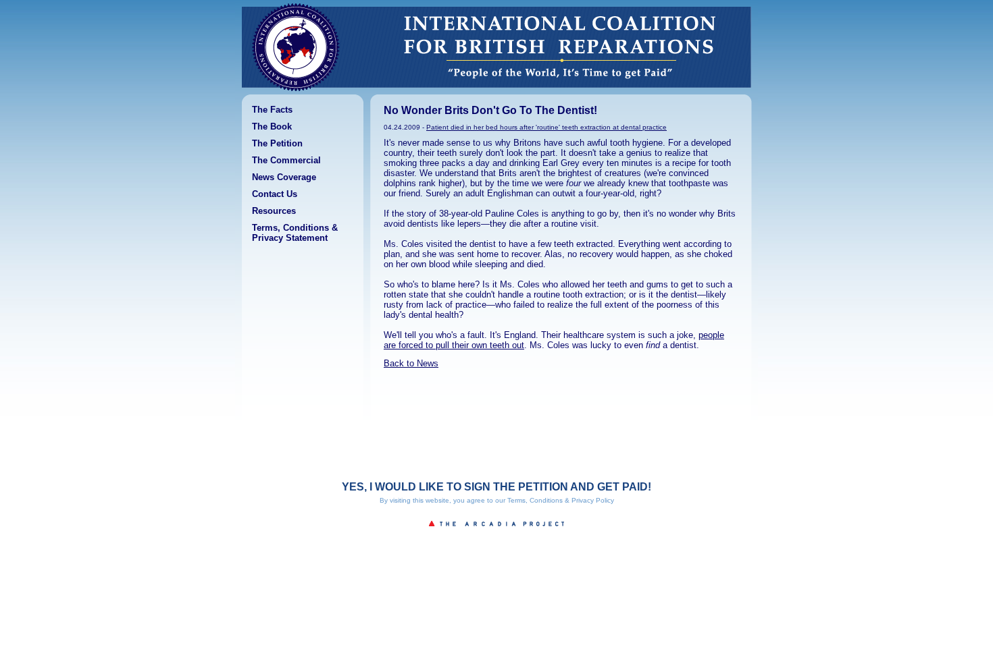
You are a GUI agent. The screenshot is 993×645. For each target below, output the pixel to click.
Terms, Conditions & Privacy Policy (560, 500)
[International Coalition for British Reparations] (296, 91)
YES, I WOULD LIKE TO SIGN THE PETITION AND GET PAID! (496, 487)
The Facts (272, 110)
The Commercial (286, 160)
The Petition (277, 143)
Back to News (411, 363)
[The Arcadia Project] (496, 530)
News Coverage (284, 177)
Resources (274, 211)
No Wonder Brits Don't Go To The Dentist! (490, 110)
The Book (272, 126)
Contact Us (274, 194)
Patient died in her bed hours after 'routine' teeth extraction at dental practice (546, 127)
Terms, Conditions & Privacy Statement (295, 233)
